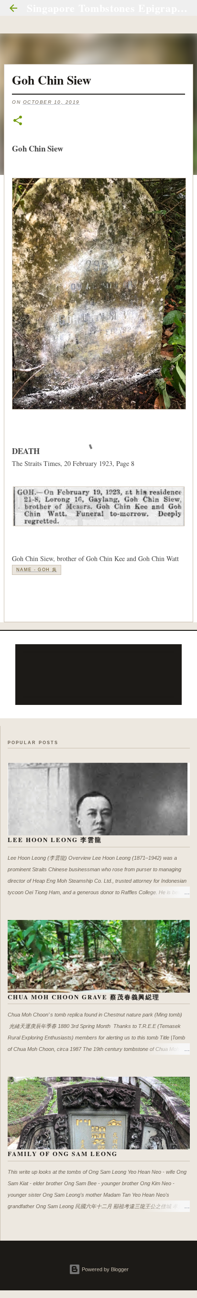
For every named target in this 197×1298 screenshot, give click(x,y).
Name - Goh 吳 (36, 569)
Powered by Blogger (104, 1269)
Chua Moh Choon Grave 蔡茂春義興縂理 (84, 996)
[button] (17, 121)
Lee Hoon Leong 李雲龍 (55, 839)
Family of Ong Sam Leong (63, 1153)
